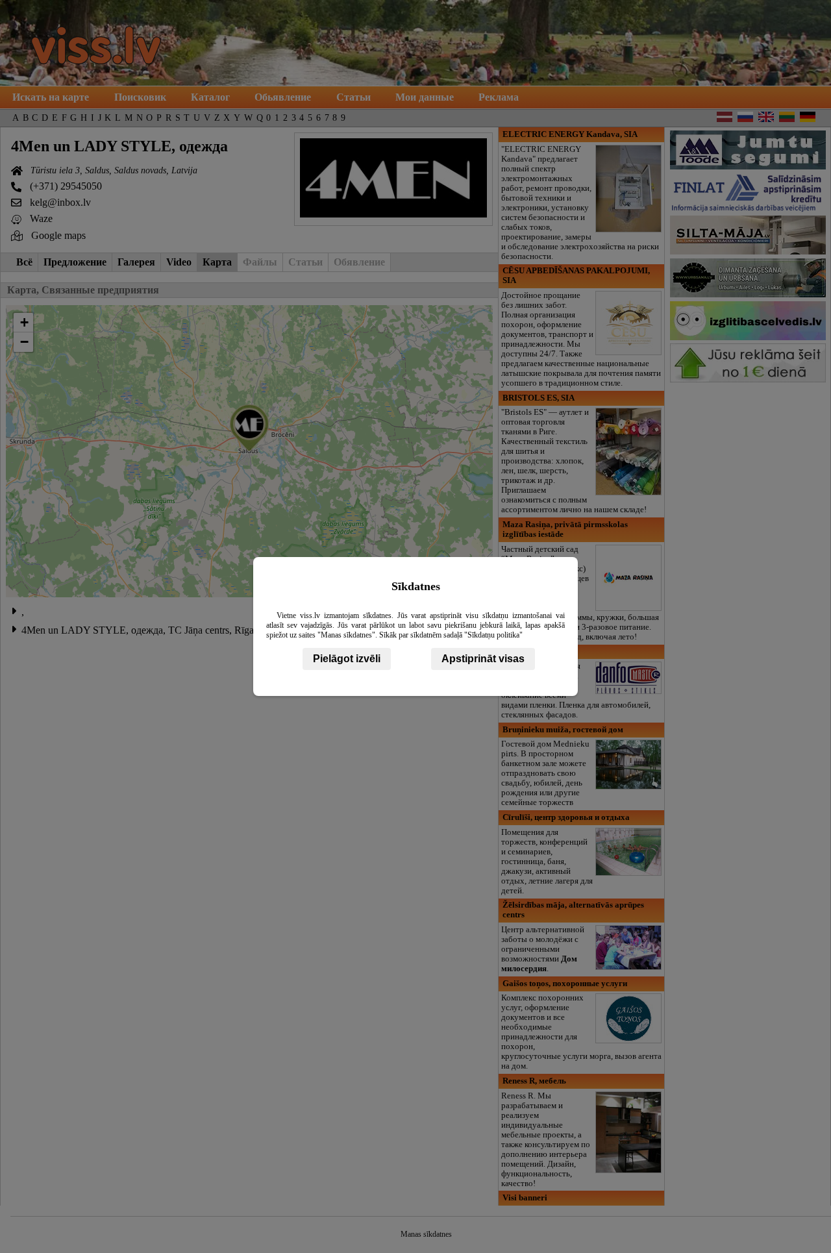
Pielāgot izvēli (346, 658)
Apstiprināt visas (483, 658)
